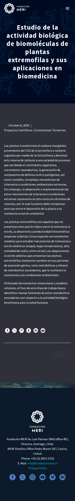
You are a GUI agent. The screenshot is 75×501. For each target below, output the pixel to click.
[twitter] (22, 477)
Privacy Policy (37, 468)
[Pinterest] (21, 330)
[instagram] (32, 477)
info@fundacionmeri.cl (42, 463)
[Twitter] (14, 330)
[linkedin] (62, 477)
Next (61, 354)
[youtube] (42, 477)
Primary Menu (67, 8)
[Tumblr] (28, 330)
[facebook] (12, 477)
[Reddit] (43, 330)
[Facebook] (7, 330)
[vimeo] (52, 477)
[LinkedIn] (35, 330)
